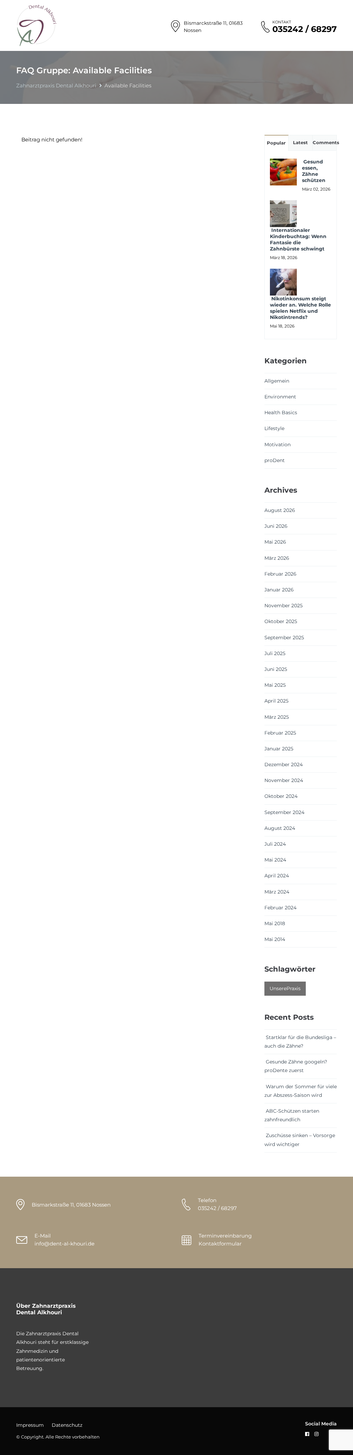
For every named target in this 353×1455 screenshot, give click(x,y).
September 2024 (284, 812)
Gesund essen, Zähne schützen (313, 171)
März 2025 (276, 717)
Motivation (277, 444)
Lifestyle (274, 428)
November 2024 (283, 780)
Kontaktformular (220, 1243)
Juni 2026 (276, 526)
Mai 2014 (274, 939)
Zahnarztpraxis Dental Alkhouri (56, 85)
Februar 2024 (280, 908)
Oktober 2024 (280, 796)
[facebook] (307, 1434)
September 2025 (284, 637)
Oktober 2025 (280, 621)
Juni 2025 (275, 669)
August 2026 (279, 510)
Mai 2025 (275, 685)
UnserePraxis (285, 988)
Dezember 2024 (283, 764)
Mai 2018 (274, 923)
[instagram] (316, 1434)
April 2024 (276, 876)
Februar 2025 (280, 733)
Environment (280, 397)
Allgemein (276, 381)
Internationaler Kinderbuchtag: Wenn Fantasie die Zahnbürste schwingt (298, 239)
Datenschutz (67, 1425)
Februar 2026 (280, 574)
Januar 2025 (278, 749)
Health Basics (280, 412)
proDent (274, 460)
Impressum (30, 1425)
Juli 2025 (274, 653)
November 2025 (283, 605)
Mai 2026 (275, 542)
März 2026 (276, 558)
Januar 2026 (279, 590)
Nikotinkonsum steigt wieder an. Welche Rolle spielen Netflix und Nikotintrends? (300, 308)
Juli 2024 (275, 844)
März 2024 (276, 892)
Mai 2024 (275, 860)
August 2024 (279, 828)
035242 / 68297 (304, 29)
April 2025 (276, 701)
